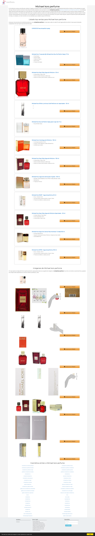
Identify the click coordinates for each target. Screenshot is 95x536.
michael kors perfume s (75, 9)
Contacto (18, 521)
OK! (90, 534)
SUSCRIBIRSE (68, 525)
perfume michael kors (64, 9)
